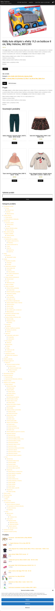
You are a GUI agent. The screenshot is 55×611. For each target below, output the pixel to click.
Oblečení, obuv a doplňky (42, 2)
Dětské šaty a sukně (11, 415)
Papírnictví (7, 333)
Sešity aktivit (11, 339)
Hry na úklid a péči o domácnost (14, 310)
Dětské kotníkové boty (13, 478)
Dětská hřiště (11, 290)
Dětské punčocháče (12, 413)
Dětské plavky (10, 408)
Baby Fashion (5, 2)
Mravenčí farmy (10, 213)
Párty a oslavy (7, 493)
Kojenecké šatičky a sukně (14, 451)
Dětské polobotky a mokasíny (15, 480)
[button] (53, 590)
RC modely (10, 275)
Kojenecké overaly (12, 446)
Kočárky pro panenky (11, 330)
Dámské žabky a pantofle (14, 468)
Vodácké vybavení (12, 526)
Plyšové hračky (8, 344)
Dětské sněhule (11, 484)
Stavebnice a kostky (10, 353)
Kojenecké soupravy (12, 453)
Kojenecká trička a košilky (14, 437)
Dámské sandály (12, 462)
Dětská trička (11, 388)
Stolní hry (9, 248)
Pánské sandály (11, 491)
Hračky (31, 2)
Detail (5, 69)
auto (6, 50)
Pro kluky (7, 348)
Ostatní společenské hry (12, 244)
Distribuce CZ (21, 78)
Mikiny (6, 499)
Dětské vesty (11, 429)
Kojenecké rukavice (12, 449)
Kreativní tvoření (12, 366)
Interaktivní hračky (11, 315)
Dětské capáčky (12, 475)
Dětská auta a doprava (22, 76)
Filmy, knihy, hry (7, 237)
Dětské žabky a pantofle (13, 488)
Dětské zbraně (10, 279)
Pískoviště (10, 295)
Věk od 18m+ (35, 78)
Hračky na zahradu (9, 286)
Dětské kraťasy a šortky (12, 399)
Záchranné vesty (13, 528)
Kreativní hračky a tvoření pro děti (13, 317)
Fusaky (8, 226)
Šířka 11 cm (28, 78)
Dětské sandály (11, 482)
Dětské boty (9, 469)
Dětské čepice (11, 391)
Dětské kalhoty (8, 217)
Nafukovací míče (10, 282)
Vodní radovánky (10, 297)
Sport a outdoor (7, 500)
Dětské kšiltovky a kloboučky (11, 219)
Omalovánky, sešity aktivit (13, 335)
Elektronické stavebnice (12, 355)
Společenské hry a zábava (11, 239)
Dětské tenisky (11, 486)
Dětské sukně (11, 419)
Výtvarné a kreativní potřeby (13, 364)
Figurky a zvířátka (9, 284)
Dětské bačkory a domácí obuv (15, 471)
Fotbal (9, 515)
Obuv (6, 457)
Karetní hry (10, 251)
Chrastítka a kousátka (10, 261)
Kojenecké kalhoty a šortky (14, 440)
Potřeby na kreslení (12, 370)
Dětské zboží (7, 221)
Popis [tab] (4, 83)
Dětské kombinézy (12, 426)
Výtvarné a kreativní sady (15, 368)
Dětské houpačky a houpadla (13, 291)
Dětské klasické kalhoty (13, 397)
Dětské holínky (11, 477)
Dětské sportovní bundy (13, 428)
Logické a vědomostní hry (13, 241)
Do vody (7, 281)
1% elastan (8, 78)
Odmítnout (27, 603)
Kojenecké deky (8, 377)
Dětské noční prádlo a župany (13, 404)
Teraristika (7, 211)
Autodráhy (9, 270)
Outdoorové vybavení (10, 502)
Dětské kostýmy (10, 304)
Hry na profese (10, 308)
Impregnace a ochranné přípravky (16, 506)
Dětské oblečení (22, 2)
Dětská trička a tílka (11, 386)
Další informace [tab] (12, 83)
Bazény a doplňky (9, 233)
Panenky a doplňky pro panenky (12, 328)
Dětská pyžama (11, 406)
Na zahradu (8, 324)
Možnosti (27, 607)
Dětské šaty (11, 417)
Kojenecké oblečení (8, 375)
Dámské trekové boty (13, 466)
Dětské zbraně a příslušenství (12, 277)
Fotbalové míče (13, 517)
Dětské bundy (11, 424)
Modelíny (10, 322)
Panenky (9, 331)
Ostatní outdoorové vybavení (13, 504)
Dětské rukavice (12, 393)
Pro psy (7, 208)
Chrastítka (9, 262)
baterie (25, 53)
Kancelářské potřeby (8, 373)
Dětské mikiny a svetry (12, 400)
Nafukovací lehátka (14, 524)
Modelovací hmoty (11, 321)
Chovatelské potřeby (8, 206)
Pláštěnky (10, 509)
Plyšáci (8, 346)
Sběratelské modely (11, 257)
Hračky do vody (11, 299)
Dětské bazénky (10, 235)
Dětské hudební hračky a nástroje (14, 302)
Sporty (6, 511)
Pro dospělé (6, 497)
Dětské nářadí (10, 306)
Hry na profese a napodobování (12, 300)
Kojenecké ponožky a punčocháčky (16, 448)
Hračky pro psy (10, 210)
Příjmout (28, 599)
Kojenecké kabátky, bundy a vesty (16, 439)
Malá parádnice (10, 311)
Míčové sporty (10, 513)
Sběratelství (8, 255)
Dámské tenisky (12, 464)
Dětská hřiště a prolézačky (13, 288)
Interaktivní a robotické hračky (12, 313)
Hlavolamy (10, 242)
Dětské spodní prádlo (11, 420)
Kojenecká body (11, 435)
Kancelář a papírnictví (9, 360)
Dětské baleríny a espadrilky (14, 473)
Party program (8, 340)
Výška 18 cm (42, 78)
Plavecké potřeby (8, 495)
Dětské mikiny (11, 402)
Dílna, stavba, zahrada (9, 232)
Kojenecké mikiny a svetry (14, 444)
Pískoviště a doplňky (11, 293)
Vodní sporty (10, 519)
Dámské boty (10, 459)
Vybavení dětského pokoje (11, 228)
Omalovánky (11, 337)
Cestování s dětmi (9, 222)
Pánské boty (9, 489)
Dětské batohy (10, 224)
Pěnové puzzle (10, 230)
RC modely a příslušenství (13, 273)
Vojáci (6, 357)
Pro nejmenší (8, 351)
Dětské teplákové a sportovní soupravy (16, 431)
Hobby (5, 253)
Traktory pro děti (10, 350)
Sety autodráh (11, 271)
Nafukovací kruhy (13, 522)
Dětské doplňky (10, 389)
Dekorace (9, 342)
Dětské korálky (10, 319)
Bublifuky (9, 326)
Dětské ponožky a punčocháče (14, 410)
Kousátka (9, 264)
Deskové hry (11, 250)
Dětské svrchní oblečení (12, 422)
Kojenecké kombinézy (13, 442)
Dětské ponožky (11, 411)
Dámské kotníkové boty (13, 460)
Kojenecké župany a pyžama (14, 455)
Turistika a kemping (11, 508)
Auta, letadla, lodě (12, 76)
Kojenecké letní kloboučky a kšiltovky (13, 379)
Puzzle (8, 246)
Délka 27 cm (15, 78)
